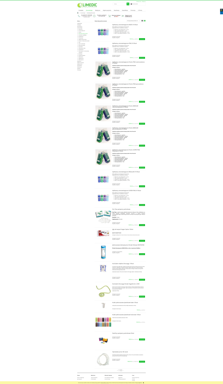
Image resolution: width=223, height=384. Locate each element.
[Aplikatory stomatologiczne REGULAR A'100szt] (103, 179)
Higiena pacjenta (80, 62)
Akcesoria (80, 29)
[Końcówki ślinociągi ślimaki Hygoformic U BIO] (103, 291)
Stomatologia (79, 27)
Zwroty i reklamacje (80, 377)
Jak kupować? (79, 379)
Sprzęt (80, 32)
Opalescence (79, 64)
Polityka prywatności (122, 379)
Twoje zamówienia (94, 377)
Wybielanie (81, 56)
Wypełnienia (81, 58)
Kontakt (133, 379)
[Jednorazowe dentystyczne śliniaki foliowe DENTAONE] (103, 252)
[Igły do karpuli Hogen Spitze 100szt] (103, 234)
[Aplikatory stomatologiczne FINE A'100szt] (103, 51)
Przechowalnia (93, 379)
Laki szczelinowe (82, 43)
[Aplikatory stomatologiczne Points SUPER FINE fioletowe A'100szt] (103, 157)
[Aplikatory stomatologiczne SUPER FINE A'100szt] (103, 198)
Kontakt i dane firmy (135, 377)
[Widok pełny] (144, 21)
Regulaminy (120, 377)
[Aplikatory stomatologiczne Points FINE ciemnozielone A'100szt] (103, 69)
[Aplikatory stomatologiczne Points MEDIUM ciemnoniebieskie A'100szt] (103, 113)
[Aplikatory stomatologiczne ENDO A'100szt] (103, 32)
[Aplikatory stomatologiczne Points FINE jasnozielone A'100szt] (103, 91)
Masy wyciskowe (82, 45)
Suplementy (79, 23)
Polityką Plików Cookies (105, 382)
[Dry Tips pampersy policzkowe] (103, 217)
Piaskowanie (81, 49)
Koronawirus (79, 26)
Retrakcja (80, 54)
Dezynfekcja (79, 65)
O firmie (133, 380)
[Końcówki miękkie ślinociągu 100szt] (103, 268)
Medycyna (79, 61)
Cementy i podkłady (82, 35)
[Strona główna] (87, 5)
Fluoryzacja (81, 38)
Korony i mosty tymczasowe (84, 40)
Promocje (79, 70)
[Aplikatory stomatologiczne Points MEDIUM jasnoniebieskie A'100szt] (103, 135)
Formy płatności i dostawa (109, 377)
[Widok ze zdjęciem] (142, 21)
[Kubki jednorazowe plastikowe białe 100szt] (103, 305)
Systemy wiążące (82, 55)
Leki (79, 42)
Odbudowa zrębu (82, 48)
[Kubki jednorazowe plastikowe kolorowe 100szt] (103, 322)
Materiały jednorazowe (83, 33)
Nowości (78, 68)
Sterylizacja (79, 67)
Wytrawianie (81, 59)
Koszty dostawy (107, 379)
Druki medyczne (82, 30)
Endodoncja (81, 36)
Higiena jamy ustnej (82, 39)
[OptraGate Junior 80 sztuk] (103, 359)
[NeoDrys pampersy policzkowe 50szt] (103, 341)
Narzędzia (81, 46)
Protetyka (79, 24)
